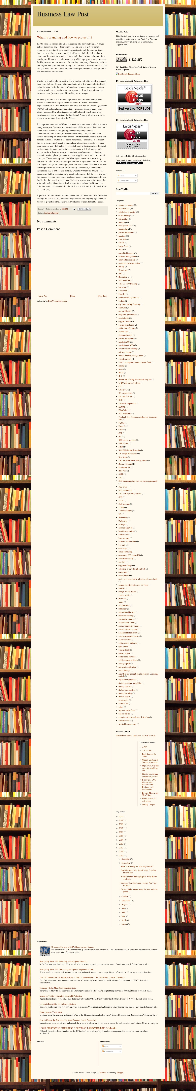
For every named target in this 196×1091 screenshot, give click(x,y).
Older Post (102, 296)
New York (123, 457)
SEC (120, 477)
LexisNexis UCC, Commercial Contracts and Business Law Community (149, 784)
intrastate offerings (126, 615)
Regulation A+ (124, 467)
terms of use (123, 703)
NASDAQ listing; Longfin (129, 450)
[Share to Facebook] (87, 209)
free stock (122, 598)
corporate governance (127, 314)
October (125, 896)
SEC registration (125, 490)
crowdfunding (124, 215)
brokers (122, 300)
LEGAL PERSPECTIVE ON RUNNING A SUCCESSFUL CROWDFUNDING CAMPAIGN (78, 1028)
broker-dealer (124, 534)
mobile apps (123, 331)
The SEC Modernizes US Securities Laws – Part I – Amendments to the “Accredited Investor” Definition (82, 977)
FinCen (121, 422)
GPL (120, 433)
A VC (144, 747)
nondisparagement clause (129, 636)
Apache (122, 365)
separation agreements (127, 679)
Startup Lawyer (148, 804)
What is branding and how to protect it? (64, 37)
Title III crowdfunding (128, 283)
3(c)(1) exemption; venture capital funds (135, 362)
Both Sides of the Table (149, 755)
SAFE (121, 474)
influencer (123, 608)
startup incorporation (127, 689)
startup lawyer (124, 696)
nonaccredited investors (128, 632)
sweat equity (124, 700)
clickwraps (123, 548)
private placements (126, 338)
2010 (121, 855)
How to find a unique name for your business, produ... (139, 890)
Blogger (120, 1072)
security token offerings (128, 348)
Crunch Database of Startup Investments (150, 761)
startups (122, 222)
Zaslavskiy (123, 521)
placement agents (125, 335)
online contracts (125, 639)
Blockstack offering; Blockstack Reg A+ (135, 379)
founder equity (124, 595)
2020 (121, 816)
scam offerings (124, 670)
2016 (121, 832)
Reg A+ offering (125, 463)
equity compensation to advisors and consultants (138, 579)
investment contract (126, 619)
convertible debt (125, 311)
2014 (121, 839)
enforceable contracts (127, 259)
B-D (120, 376)
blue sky (122, 294)
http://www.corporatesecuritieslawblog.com (150, 768)
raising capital (124, 663)
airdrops (122, 524)
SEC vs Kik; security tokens (130, 493)
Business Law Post (63, 13)
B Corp (121, 266)
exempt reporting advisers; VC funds (133, 584)
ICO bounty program (127, 440)
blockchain (123, 290)
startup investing (125, 693)
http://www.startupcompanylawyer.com (150, 775)
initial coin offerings (127, 328)
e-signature (123, 572)
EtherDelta (123, 410)
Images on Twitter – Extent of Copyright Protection (61, 995)
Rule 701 (122, 470)
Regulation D (124, 276)
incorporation (124, 605)
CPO (120, 386)
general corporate (126, 205)
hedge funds (123, 246)
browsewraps (124, 538)
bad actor (122, 287)
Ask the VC (147, 750)
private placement (126, 232)
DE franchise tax (125, 396)
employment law (125, 225)
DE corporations (125, 393)
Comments (124, 180)
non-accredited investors (128, 629)
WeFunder (123, 517)
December (126, 858)
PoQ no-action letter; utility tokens (133, 460)
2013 (121, 843)
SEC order (123, 486)
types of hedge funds (127, 710)
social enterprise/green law (129, 263)
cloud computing (125, 551)
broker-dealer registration (129, 297)
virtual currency (125, 358)
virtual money (124, 720)
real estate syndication (127, 666)
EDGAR (122, 406)
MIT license (123, 443)
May (124, 916)
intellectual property (51, 213)
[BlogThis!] (81, 209)
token (121, 707)
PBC (120, 273)
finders (121, 588)
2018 (121, 824)
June (124, 912)
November (126, 863)
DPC (120, 400)
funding (122, 236)
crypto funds (124, 318)
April (124, 920)
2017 (121, 828)
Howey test (123, 270)
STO (120, 497)
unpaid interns (124, 713)
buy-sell (122, 544)
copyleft (122, 562)
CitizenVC (123, 389)
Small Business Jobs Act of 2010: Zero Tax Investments (138, 871)
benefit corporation (126, 531)
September (126, 900)
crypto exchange (125, 565)
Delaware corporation (127, 403)
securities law (124, 208)
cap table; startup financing (129, 304)
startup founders (125, 686)
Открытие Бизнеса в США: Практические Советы (72, 947)
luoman (103, 1072)
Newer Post (42, 296)
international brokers (127, 612)
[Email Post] (74, 209)
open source (123, 646)
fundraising (123, 229)
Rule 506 (122, 239)
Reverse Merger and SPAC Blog (150, 794)
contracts (122, 307)
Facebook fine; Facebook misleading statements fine (138, 418)
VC (120, 514)
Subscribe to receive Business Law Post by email (136, 735)
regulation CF (124, 341)
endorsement (124, 575)
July (123, 908)
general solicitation (126, 324)
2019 (121, 820)
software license (125, 352)
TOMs (121, 507)
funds (121, 602)
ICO (120, 436)
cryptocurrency (125, 321)
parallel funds (124, 649)
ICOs (121, 249)
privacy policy (124, 653)
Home (72, 296)
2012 (121, 847)
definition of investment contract (132, 568)
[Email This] (78, 209)
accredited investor (126, 253)
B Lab (121, 372)
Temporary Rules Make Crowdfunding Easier (58, 987)
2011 (121, 851)
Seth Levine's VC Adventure (149, 799)
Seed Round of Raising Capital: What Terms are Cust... (139, 877)
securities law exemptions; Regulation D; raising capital (138, 675)
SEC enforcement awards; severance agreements (138, 481)
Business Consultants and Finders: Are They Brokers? (139, 884)
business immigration (127, 256)
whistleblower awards (127, 724)
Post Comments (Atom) (57, 300)
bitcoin (121, 242)
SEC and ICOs (124, 280)
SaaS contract (124, 503)
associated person (125, 527)
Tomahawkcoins (125, 510)
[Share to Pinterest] (89, 209)
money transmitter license (129, 625)
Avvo (121, 369)
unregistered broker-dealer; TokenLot (134, 717)
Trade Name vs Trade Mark (51, 1012)
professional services (127, 656)
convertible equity (126, 558)
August (125, 904)
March (124, 924)
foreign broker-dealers (127, 591)
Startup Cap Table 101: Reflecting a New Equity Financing (64, 961)
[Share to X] (84, 209)
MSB (121, 446)
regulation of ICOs (126, 345)
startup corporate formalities (130, 683)
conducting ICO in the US (129, 555)
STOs (121, 500)
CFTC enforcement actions (129, 382)
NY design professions (128, 453)
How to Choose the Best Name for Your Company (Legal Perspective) (68, 1020)
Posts (121, 175)
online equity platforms (128, 643)
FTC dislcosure (125, 413)
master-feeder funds (126, 622)
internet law (123, 218)
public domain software (128, 660)
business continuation (127, 541)
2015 (121, 836)
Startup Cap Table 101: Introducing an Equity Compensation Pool (66, 969)
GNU (121, 429)
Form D (122, 426)
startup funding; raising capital (131, 355)
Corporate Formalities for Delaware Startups (58, 1004)
